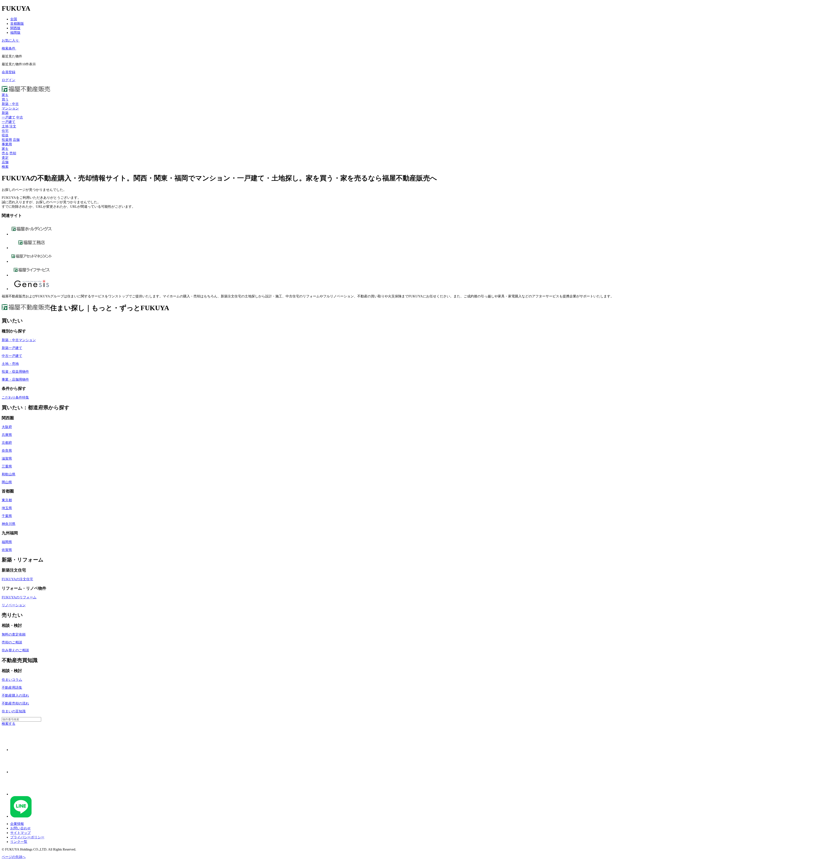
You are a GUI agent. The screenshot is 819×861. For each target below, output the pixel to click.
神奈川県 (8, 524)
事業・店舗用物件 (15, 379)
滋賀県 (7, 458)
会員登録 (8, 72)
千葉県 (7, 516)
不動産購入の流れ (15, 695)
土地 (5, 126)
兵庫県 (7, 435)
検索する (8, 723)
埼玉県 (7, 508)
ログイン (8, 80)
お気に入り (10, 40)
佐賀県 (7, 550)
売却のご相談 (12, 642)
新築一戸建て (12, 348)
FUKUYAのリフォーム (19, 597)
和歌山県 (8, 474)
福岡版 (15, 32)
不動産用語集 (12, 687)
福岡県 (7, 542)
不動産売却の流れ (15, 703)
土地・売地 (10, 363)
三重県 (7, 466)
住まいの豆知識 (14, 711)
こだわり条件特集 (15, 397)
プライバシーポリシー (27, 837)
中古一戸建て (12, 356)
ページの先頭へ (14, 857)
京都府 (7, 442)
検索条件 (8, 48)
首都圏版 (17, 23)
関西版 (15, 28)
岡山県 (7, 482)
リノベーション (14, 605)
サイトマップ (20, 833)
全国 (13, 19)
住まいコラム (12, 679)
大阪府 (7, 427)
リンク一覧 (18, 841)
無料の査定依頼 (14, 634)
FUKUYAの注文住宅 (17, 579)
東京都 (7, 500)
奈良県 (7, 450)
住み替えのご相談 (15, 650)
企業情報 (17, 824)
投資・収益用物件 (15, 371)
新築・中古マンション (19, 340)
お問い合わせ (20, 828)
